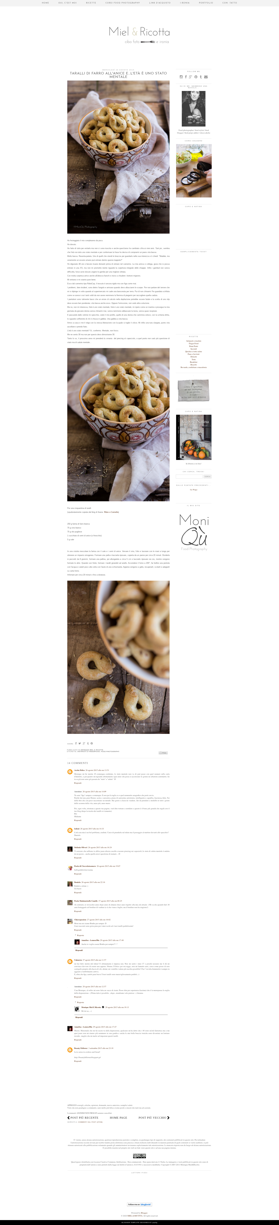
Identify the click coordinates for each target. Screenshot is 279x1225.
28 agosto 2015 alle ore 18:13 (117, 1007)
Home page (118, 1117)
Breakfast (193, 362)
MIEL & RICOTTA (134, 1215)
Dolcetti (194, 356)
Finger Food (193, 343)
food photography (110, 751)
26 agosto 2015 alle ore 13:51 (97, 770)
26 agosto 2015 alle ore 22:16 (93, 882)
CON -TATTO (229, 3)
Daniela (77, 882)
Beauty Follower (81, 1048)
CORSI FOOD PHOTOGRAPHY (122, 3)
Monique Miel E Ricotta (91, 1007)
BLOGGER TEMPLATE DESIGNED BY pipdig (139, 1222)
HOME (45, 3)
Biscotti (194, 364)
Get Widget (193, 490)
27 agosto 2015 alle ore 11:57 (94, 960)
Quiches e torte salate (193, 351)
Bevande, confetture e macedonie (194, 367)
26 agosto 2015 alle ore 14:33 (92, 828)
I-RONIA (185, 3)
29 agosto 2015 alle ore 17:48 (112, 940)
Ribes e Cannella (111, 512)
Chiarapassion (80, 919)
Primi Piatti (193, 346)
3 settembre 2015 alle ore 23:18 (100, 1048)
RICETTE (91, 3)
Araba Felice (79, 770)
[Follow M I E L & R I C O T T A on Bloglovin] (139, 1206)
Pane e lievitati (194, 354)
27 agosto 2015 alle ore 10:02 (99, 919)
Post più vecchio (152, 1117)
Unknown (78, 959)
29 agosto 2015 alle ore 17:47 (105, 1027)
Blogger (144, 1213)
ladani (76, 828)
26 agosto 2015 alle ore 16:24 (100, 847)
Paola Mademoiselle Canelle (86, 900)
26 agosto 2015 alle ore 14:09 (94, 791)
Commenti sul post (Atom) (90, 1122)
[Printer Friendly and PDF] (163, 753)
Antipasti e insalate (193, 341)
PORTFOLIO (206, 3)
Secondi (194, 348)
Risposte (80, 935)
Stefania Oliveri (80, 847)
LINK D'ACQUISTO (160, 3)
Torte (194, 359)
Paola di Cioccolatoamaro (85, 866)
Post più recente (84, 1117)
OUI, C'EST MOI (67, 3)
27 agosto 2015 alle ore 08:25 (110, 901)
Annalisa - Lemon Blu (90, 940)
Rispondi (78, 783)
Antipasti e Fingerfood (88, 751)
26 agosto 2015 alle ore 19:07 (108, 866)
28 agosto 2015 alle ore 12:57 (94, 986)
